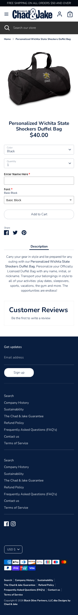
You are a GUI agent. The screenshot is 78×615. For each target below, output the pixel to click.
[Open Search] (6, 28)
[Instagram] (13, 523)
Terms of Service (16, 443)
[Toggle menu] (6, 14)
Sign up (19, 372)
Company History (16, 403)
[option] (39, 79)
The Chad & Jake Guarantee (24, 416)
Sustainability (14, 409)
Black (11, 151)
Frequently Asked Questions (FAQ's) (30, 430)
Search (9, 396)
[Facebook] (6, 523)
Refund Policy (14, 423)
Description (39, 246)
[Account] (60, 12)
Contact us (11, 436)
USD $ (11, 549)
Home (7, 39)
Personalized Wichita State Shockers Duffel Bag (43, 39)
